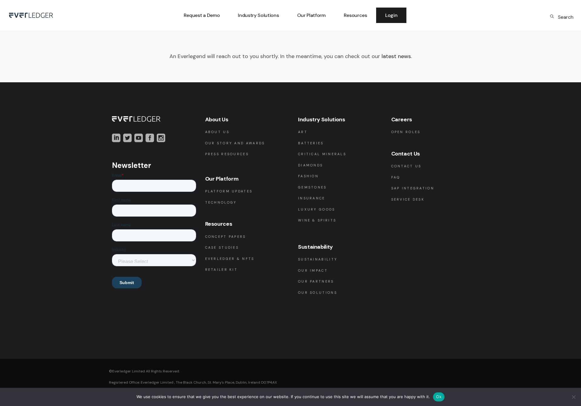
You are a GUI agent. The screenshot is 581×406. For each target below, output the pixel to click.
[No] (573, 397)
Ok (438, 396)
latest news (396, 56)
